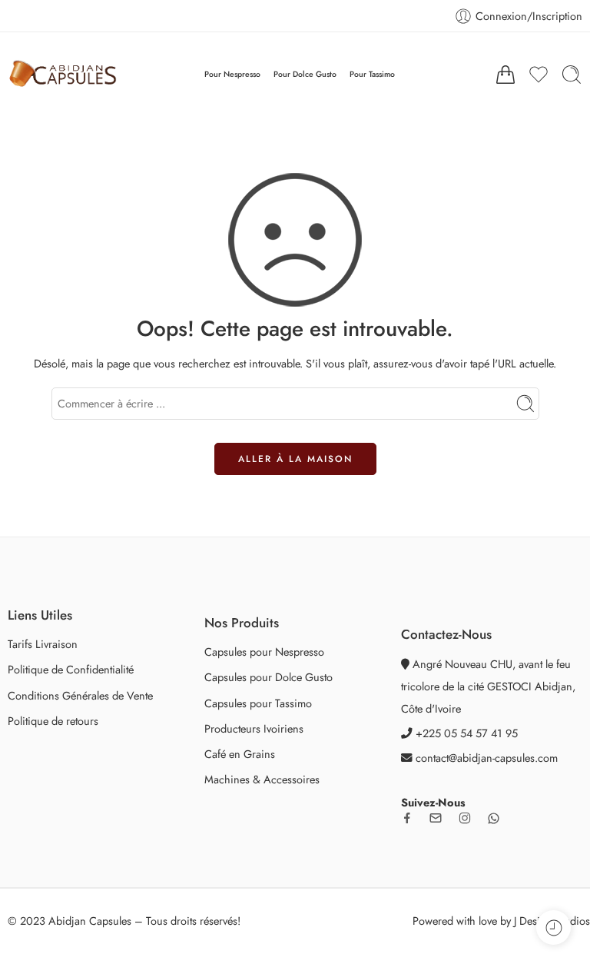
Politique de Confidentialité (71, 669)
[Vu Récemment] (553, 927)
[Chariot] (505, 74)
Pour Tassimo (372, 74)
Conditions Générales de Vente (80, 695)
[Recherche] (571, 74)
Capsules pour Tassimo (258, 703)
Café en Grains (239, 754)
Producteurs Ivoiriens (253, 728)
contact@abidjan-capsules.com (487, 758)
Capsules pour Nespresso (264, 651)
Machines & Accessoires (262, 779)
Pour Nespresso (232, 74)
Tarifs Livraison (43, 644)
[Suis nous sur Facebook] (407, 818)
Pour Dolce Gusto (304, 74)
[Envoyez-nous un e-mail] (435, 818)
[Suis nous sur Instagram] (465, 818)
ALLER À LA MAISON (295, 459)
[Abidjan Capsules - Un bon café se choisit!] (62, 74)
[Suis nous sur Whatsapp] (493, 818)
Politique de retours (53, 721)
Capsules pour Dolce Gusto (268, 677)
